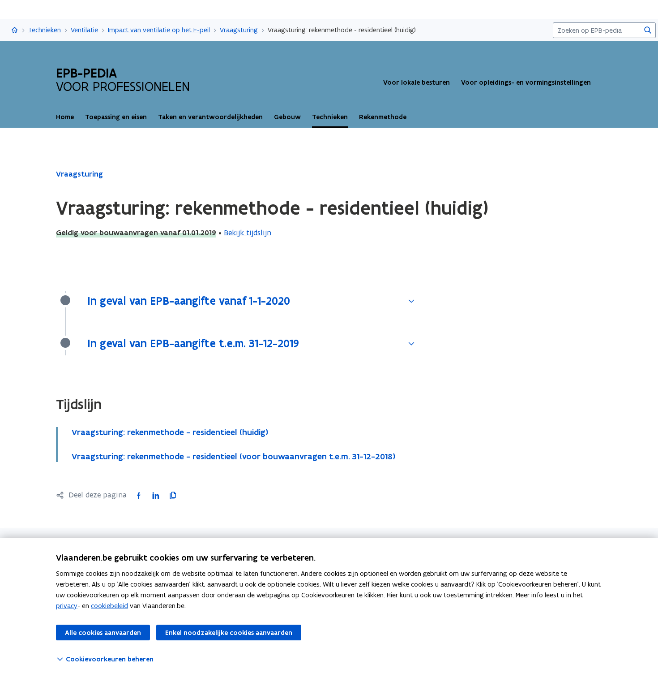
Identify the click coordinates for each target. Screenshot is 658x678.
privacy (66, 605)
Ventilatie (84, 30)
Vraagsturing (239, 30)
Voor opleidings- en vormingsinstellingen (526, 82)
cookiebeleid (109, 605)
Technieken (44, 30)
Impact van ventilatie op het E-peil (159, 30)
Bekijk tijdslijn (247, 233)
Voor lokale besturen (416, 82)
